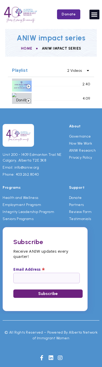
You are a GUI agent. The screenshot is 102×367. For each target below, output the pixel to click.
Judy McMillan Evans (51, 84)
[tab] (51, 84)
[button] (94, 15)
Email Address (29, 269)
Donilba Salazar (47, 98)
